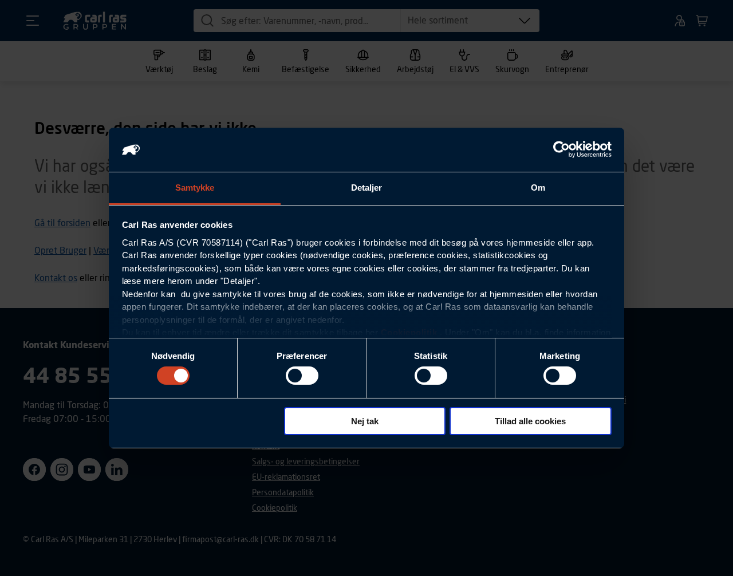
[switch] (302, 375)
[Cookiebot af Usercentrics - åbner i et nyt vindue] (561, 149)
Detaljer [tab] (367, 187)
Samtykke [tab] (195, 187)
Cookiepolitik (409, 332)
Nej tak (365, 421)
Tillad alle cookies (530, 421)
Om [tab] (538, 187)
